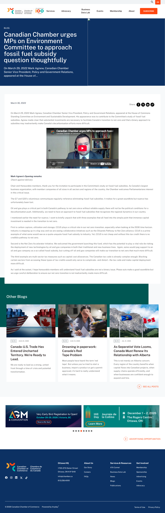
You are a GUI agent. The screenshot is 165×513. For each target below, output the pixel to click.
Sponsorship (141, 472)
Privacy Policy (154, 507)
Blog (7, 28)
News (112, 476)
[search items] (152, 1)
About (132, 11)
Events (100, 11)
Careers (87, 472)
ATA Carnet (115, 467)
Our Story (88, 467)
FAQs (86, 476)
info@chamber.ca (65, 476)
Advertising (141, 476)
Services (50, 11)
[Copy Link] (152, 105)
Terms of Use (139, 507)
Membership (116, 11)
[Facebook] (138, 105)
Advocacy (66, 11)
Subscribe (148, 11)
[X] (143, 105)
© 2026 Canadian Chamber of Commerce (32, 507)
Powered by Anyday (50, 507)
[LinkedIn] (148, 105)
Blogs (112, 481)
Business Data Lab (85, 11)
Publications (115, 485)
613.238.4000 (64, 480)
